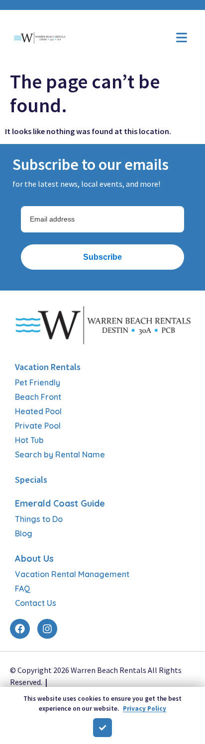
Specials (31, 479)
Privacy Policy (144, 708)
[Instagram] (47, 629)
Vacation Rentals (48, 366)
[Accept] (102, 727)
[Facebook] (20, 629)
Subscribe (102, 257)
